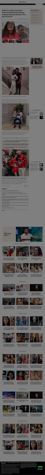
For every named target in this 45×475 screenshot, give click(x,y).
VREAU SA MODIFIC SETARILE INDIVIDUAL (40, 469)
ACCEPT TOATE (40, 466)
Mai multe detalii (14, 466)
